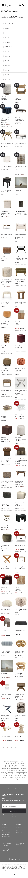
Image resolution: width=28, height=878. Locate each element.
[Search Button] (10, 5)
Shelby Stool (4, 525)
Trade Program (6, 832)
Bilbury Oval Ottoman (7, 481)
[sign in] (20, 5)
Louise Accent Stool (20, 302)
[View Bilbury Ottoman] (7, 361)
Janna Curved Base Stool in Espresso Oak (21, 257)
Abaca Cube (18, 587)
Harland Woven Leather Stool (19, 482)
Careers (4, 831)
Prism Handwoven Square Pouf (5, 503)
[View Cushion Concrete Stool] (21, 495)
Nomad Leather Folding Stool (5, 716)
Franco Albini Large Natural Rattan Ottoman (20, 652)
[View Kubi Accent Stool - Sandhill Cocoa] (7, 451)
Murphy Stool (4, 673)
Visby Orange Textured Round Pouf (21, 369)
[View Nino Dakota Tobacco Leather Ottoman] (7, 227)
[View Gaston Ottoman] (21, 687)
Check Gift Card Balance (20, 843)
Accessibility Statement (5, 849)
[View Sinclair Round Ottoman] (7, 314)
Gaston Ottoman (19, 694)
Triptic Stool (18, 736)
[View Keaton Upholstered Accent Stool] (21, 227)
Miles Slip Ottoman (20, 630)
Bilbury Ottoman (5, 369)
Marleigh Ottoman (20, 279)
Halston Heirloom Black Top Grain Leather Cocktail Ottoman (19, 120)
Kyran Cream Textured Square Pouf (21, 610)
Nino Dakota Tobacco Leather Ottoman (6, 235)
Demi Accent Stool (6, 390)
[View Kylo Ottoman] (7, 249)
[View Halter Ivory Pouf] (7, 602)
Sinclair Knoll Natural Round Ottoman (6, 167)
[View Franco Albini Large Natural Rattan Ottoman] (21, 643)
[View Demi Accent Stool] (7, 383)
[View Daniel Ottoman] (7, 294)
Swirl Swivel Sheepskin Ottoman (20, 438)
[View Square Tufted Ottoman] (7, 407)
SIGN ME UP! (14, 811)
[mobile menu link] (3, 5)
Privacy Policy (6, 845)
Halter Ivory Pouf (5, 609)
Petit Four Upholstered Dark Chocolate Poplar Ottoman (21, 460)
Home (2, 10)
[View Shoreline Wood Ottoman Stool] (21, 666)
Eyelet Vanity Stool (20, 567)
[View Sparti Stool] (21, 182)
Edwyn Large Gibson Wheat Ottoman (20, 144)
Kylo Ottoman (4, 256)
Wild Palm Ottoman (20, 415)
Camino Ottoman (19, 346)
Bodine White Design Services (6, 835)
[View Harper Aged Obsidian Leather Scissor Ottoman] (21, 383)
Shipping (19, 827)
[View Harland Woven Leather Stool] (21, 473)
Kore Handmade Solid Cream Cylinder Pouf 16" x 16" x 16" (6, 281)
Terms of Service (6, 843)
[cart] (23, 5)
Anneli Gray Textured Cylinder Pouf (20, 716)
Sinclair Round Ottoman (5, 322)
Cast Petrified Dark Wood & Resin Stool (20, 212)
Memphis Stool (5, 567)
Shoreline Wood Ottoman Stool (19, 674)
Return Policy (5, 847)
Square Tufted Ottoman (4, 415)
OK (14, 874)
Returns (18, 829)
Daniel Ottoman (5, 302)
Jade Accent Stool (20, 545)
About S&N (5, 827)
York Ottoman (4, 211)
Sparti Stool (18, 190)
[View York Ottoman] (7, 204)
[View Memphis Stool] (7, 559)
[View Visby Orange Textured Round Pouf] (21, 361)
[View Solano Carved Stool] (7, 182)
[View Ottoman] (7, 430)
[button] (14, 23)
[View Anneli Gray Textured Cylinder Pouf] (21, 708)
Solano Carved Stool (6, 190)
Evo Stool (3, 630)
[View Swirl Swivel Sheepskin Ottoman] (21, 430)
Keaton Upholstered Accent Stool (20, 235)
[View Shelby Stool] (7, 518)
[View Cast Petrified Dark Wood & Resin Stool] (21, 204)
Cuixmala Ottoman (6, 736)
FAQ (17, 831)
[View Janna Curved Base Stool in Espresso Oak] (21, 249)
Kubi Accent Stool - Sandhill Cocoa (6, 459)
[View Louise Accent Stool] (21, 294)
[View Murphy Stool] (7, 666)
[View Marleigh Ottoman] (21, 272)
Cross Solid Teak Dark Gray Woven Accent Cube (20, 168)
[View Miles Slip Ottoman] (21, 623)
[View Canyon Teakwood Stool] (7, 338)
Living (6, 10)
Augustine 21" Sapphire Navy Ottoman (5, 119)
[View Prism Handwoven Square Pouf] (7, 495)
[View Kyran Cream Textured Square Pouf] (21, 602)
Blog (3, 829)
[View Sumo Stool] (21, 518)
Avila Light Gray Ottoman (5, 97)
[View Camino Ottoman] (21, 338)
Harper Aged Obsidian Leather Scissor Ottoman (21, 392)
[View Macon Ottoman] (7, 643)
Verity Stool (4, 587)
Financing (19, 832)
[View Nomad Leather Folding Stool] (7, 708)
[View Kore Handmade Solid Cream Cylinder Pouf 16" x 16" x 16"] (7, 272)
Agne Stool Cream (6, 694)
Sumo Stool (18, 525)
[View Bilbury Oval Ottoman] (7, 473)
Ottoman (3, 437)
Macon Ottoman (5, 651)
